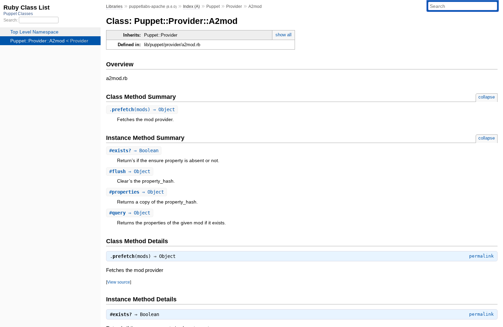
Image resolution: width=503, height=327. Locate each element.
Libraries (114, 6)
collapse (486, 97)
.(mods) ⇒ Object (142, 109)
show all (283, 34)
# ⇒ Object (129, 171)
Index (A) (191, 6)
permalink (481, 256)
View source (118, 282)
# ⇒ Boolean (133, 150)
